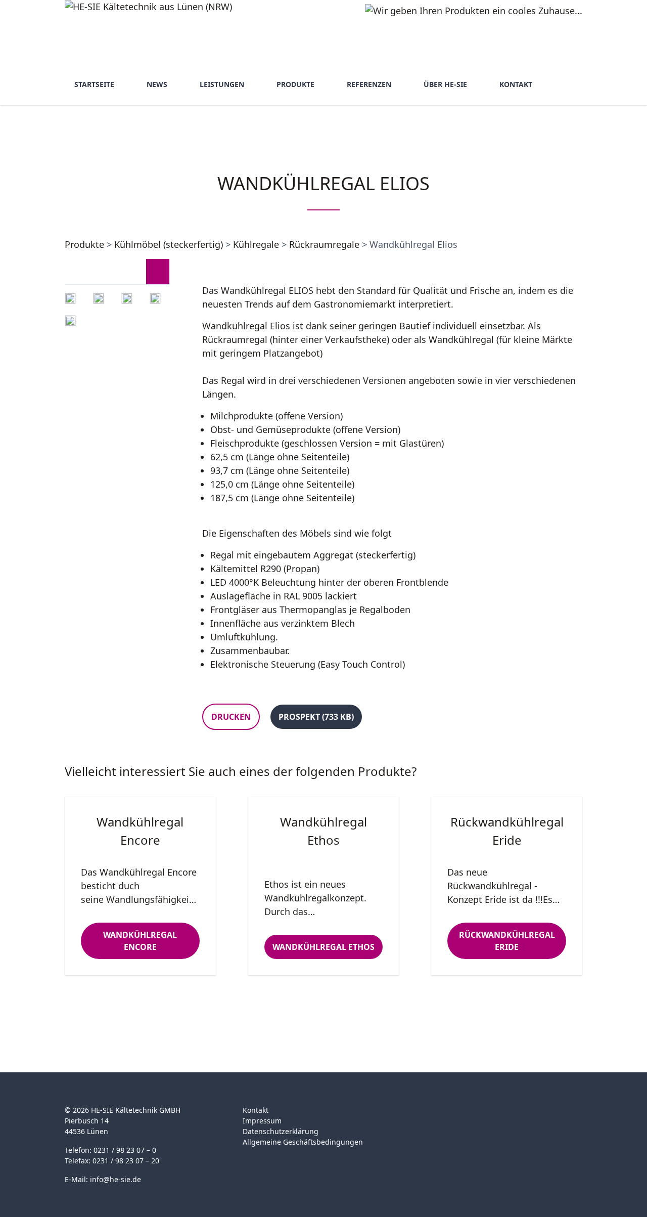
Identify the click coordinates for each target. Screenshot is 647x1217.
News (157, 84)
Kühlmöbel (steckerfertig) (168, 244)
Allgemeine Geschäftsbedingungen (303, 1142)
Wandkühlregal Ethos (323, 946)
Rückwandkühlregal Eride (507, 940)
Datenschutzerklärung (280, 1131)
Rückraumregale (324, 244)
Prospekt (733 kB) (316, 716)
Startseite (94, 84)
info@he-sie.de (115, 1179)
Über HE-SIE (445, 84)
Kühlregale (256, 244)
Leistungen (222, 84)
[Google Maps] (446, 1116)
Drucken (231, 716)
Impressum (262, 1120)
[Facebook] (426, 1116)
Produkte (295, 84)
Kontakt (515, 84)
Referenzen (369, 84)
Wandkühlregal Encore (140, 940)
